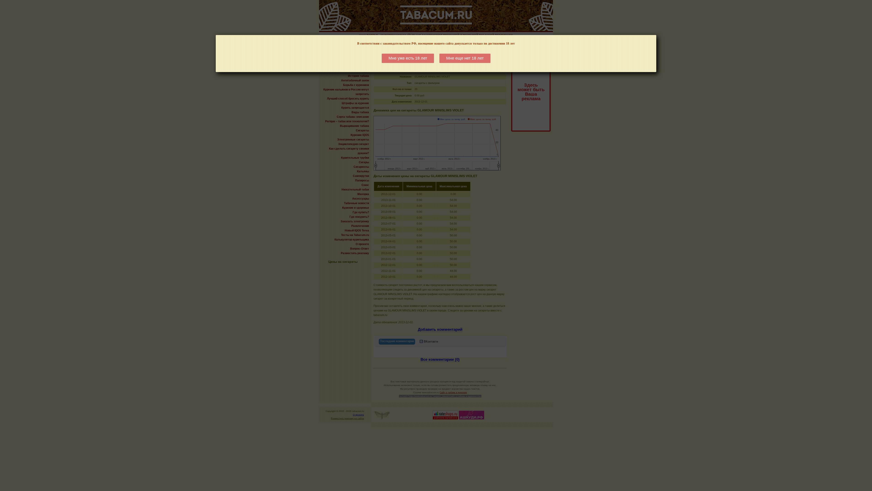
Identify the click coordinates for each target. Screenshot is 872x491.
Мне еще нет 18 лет (465, 58)
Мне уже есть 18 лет (408, 58)
